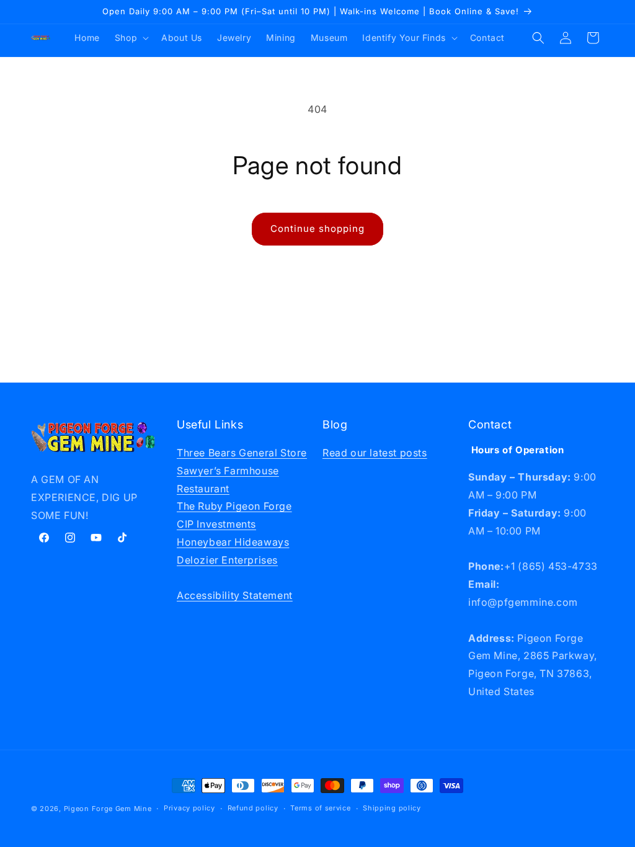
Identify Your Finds (403, 37)
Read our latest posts (374, 452)
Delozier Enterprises (227, 560)
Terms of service (320, 808)
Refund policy (253, 808)
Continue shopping (317, 228)
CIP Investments (216, 524)
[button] (130, 38)
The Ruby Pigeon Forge (234, 506)
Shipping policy (392, 808)
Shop (126, 37)
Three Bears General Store (242, 452)
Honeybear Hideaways (233, 542)
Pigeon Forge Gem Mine (108, 808)
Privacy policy (189, 808)
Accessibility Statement (235, 595)
